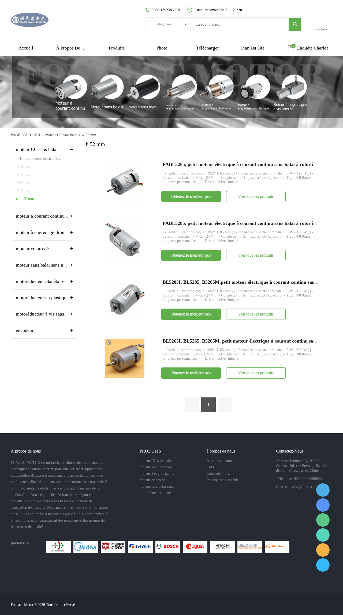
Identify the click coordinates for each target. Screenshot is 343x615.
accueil (25, 48)
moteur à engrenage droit (40, 232)
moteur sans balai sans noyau (44, 265)
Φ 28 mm (23, 175)
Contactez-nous (218, 474)
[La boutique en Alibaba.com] (277, 547)
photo (161, 48)
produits (117, 48)
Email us (323, 550)
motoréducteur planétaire (40, 281)
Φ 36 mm (23, 183)
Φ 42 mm (23, 191)
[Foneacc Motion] (249, 547)
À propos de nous (220, 461)
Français (320, 28)
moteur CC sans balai (61, 135)
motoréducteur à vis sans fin (43, 314)
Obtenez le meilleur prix (191, 196)
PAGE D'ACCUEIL (26, 135)
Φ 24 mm (23, 167)
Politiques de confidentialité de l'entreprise (225, 480)
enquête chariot (312, 48)
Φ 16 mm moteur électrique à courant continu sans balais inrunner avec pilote (43, 160)
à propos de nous (71, 48)
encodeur (24, 330)
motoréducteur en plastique (42, 297)
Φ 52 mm (89, 135)
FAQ (210, 467)
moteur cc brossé (32, 248)
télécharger (207, 48)
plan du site (252, 48)
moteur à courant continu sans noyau (51, 216)
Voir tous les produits (256, 196)
